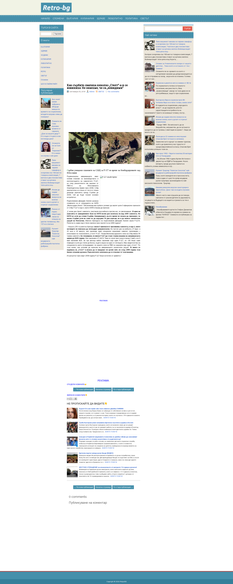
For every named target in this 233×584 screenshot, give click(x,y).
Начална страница (103, 389)
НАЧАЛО (45, 18)
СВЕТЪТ (144, 18)
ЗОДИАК (44, 55)
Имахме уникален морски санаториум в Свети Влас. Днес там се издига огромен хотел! (172, 189)
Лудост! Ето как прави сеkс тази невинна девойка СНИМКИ (101, 409)
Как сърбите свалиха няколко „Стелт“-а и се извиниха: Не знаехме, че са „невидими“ (97, 86)
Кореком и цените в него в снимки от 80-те (173, 83)
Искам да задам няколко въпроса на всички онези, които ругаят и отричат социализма (171, 119)
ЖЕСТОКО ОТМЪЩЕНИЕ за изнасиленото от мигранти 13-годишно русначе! (108, 467)
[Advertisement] (103, 54)
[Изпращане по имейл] (68, 398)
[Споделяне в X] (73, 398)
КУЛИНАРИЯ (87, 18)
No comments (113, 92)
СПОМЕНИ (58, 18)
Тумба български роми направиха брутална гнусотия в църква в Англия (106, 423)
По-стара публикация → (123, 389)
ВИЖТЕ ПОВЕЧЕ (110, 418)
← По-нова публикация (83, 389)
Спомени (44, 80)
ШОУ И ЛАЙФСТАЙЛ (49, 84)
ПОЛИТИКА (131, 18)
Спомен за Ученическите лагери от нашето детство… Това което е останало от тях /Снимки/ (173, 66)
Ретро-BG (123, 582)
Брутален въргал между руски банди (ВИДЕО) (96, 453)
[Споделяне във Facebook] (75, 398)
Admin (92, 92)
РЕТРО (43, 71)
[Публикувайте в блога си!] (70, 398)
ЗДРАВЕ (101, 18)
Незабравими (161, 207)
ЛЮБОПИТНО (115, 18)
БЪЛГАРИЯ (72, 18)
